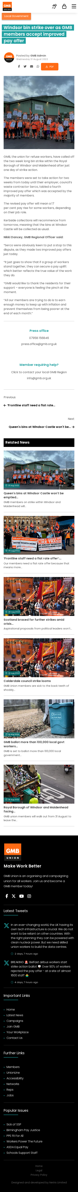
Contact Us (14, 1038)
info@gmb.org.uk (39, 378)
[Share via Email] (31, 66)
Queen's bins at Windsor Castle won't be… (40, 427)
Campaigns (15, 1021)
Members (13, 1067)
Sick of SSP (14, 1124)
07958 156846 (39, 338)
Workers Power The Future (24, 1141)
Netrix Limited (58, 1182)
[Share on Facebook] (19, 66)
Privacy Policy (39, 1175)
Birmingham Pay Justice (23, 1130)
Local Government (16, 16)
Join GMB (13, 1026)
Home (11, 1009)
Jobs (10, 1095)
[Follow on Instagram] (29, 896)
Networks (13, 1084)
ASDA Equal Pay (17, 1147)
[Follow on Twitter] (14, 896)
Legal (39, 1170)
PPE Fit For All (15, 1136)
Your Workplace (18, 1032)
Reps (10, 1090)
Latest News (15, 1015)
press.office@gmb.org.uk (39, 344)
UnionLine (13, 1073)
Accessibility (15, 1078)
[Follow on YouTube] (21, 896)
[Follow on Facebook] (7, 896)
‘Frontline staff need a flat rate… (31, 405)
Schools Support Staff (22, 1153)
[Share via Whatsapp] (38, 66)
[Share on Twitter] (25, 66)
